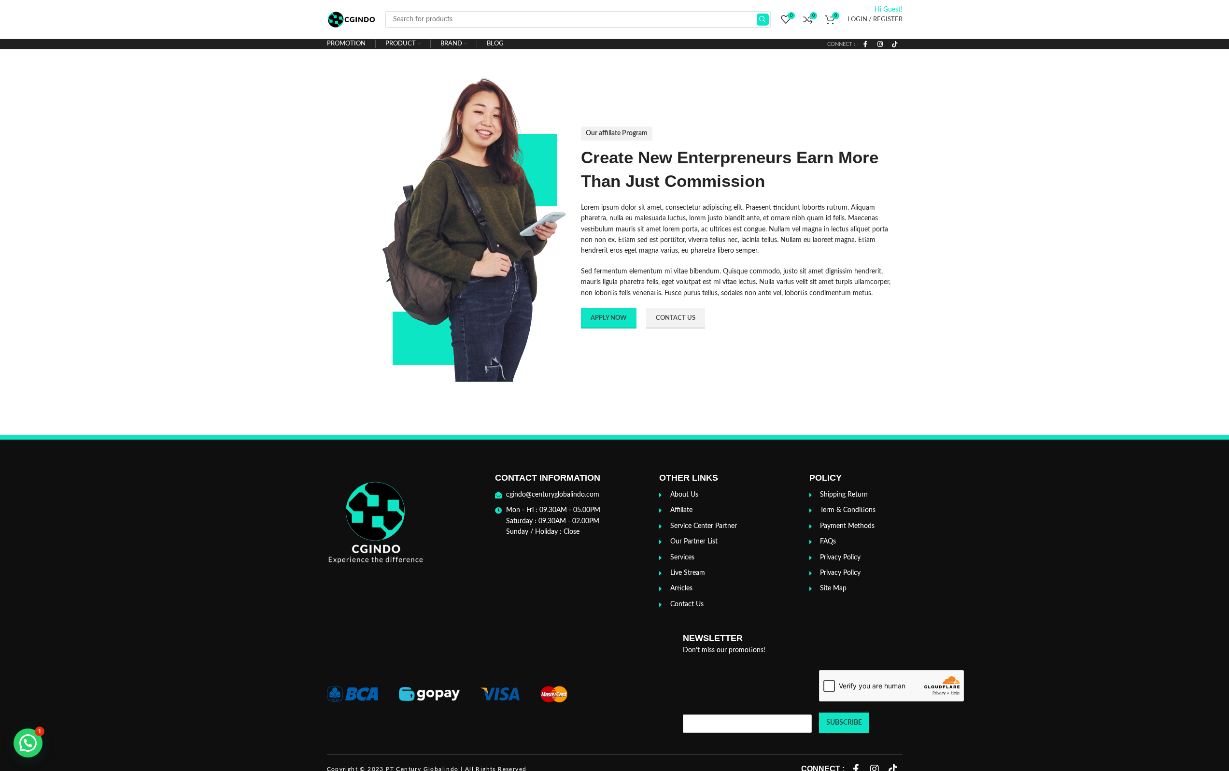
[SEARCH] (763, 20)
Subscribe (844, 722)
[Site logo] (351, 19)
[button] (28, 742)
